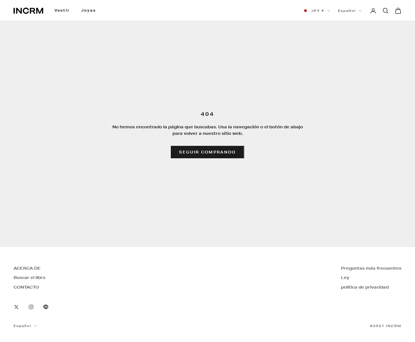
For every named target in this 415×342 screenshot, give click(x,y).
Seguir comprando (207, 152)
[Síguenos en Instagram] (31, 307)
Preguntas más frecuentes (371, 268)
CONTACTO (26, 287)
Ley (345, 277)
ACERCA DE (27, 268)
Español (347, 10)
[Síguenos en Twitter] (16, 307)
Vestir (62, 10)
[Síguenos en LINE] (46, 307)
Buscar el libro (29, 277)
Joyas (88, 10)
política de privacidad (365, 287)
